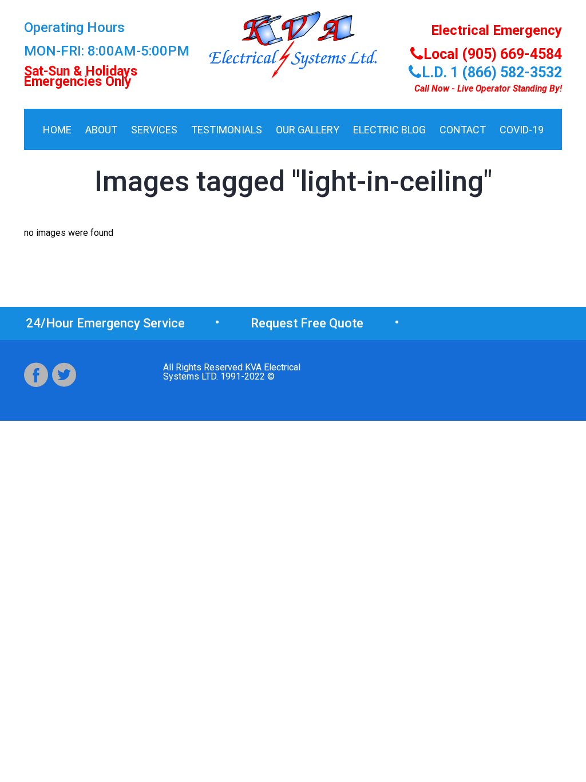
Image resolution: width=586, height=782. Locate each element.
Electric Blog (389, 130)
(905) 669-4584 (486, 323)
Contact (463, 130)
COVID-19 (522, 130)
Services (154, 130)
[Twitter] (64, 375)
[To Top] (559, 747)
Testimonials (226, 130)
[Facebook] (36, 375)
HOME (57, 130)
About (101, 130)
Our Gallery (307, 130)
